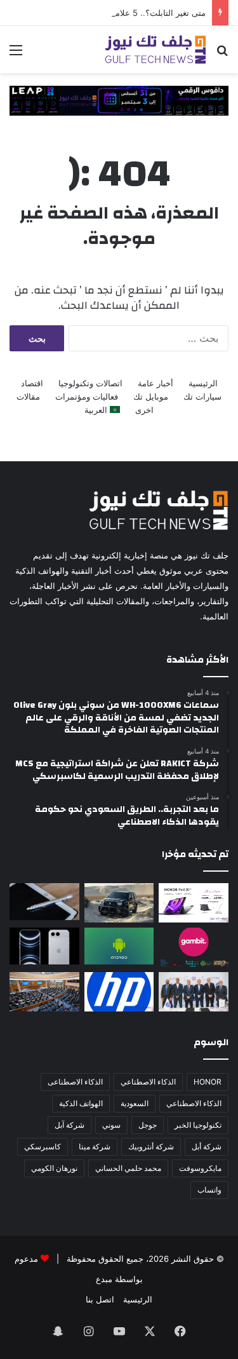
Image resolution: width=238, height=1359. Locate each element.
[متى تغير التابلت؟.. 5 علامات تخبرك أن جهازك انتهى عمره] (44, 901)
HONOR (207, 1081)
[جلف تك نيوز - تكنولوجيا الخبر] (155, 49)
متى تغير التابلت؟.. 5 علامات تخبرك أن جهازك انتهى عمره (104, 13)
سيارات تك (202, 396)
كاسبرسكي (42, 1146)
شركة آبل (69, 1125)
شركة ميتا (94, 1146)
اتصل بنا (100, 1299)
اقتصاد (32, 383)
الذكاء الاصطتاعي (148, 1081)
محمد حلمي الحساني (128, 1168)
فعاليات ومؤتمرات (86, 396)
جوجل (147, 1125)
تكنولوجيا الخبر (198, 1125)
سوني (111, 1125)
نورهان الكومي (54, 1168)
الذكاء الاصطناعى (75, 1081)
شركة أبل (206, 1146)
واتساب (209, 1189)
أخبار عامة (155, 383)
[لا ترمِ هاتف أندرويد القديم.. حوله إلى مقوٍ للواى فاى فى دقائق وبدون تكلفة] (119, 946)
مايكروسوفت (200, 1168)
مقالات (28, 396)
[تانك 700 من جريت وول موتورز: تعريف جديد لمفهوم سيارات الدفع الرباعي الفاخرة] (119, 903)
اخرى (144, 410)
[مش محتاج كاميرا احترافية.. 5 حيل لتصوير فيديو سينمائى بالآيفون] (44, 946)
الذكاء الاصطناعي (193, 1103)
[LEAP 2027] (119, 100)
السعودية (135, 1103)
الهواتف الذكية (81, 1103)
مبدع (104, 1279)
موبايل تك (150, 396)
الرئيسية (203, 383)
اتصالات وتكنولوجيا (90, 383)
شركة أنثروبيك (151, 1146)
